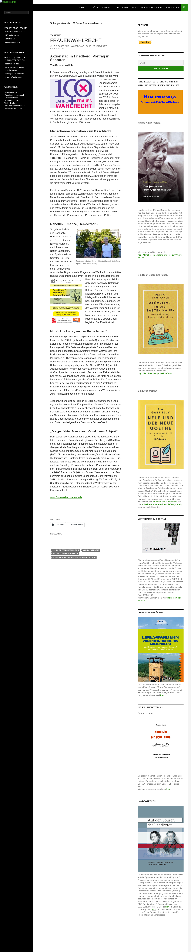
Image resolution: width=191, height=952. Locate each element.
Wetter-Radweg (10, 103)
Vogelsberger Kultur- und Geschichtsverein (74, 557)
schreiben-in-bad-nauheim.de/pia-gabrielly (162, 504)
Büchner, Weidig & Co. (103, 7)
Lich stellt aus (10, 39)
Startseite (84, 7)
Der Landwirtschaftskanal (14, 106)
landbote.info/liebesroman (165, 501)
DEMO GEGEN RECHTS (14, 32)
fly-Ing (6, 77)
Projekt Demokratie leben (65, 554)
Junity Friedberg (91, 550)
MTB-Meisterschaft (12, 35)
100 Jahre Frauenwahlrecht (66, 550)
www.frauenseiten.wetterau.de (66, 497)
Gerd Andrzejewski (12, 58)
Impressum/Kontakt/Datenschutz (147, 7)
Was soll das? (172, 7)
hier (168, 789)
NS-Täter (16, 64)
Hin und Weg (122, 7)
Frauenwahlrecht (75, 40)
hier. (162, 695)
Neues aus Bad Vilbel (13, 108)
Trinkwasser (17, 77)
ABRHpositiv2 (10, 67)
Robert (7, 64)
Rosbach (20, 74)
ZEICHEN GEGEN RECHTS (15, 28)
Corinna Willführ (82, 46)
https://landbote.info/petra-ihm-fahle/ (155, 373)
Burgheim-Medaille (12, 42)
